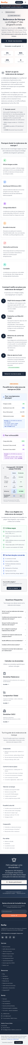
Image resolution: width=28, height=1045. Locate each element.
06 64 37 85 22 (6, 1027)
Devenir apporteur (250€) (9, 963)
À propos (5, 999)
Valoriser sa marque (7, 951)
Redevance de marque (8, 983)
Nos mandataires (6, 1003)
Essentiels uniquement (7, 1042)
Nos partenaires (6, 1001)
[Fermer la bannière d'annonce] (26, 6)
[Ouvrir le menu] (25, 2)
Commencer (19, 2)
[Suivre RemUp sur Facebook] (10, 937)
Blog (4, 974)
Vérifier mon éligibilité (13, 588)
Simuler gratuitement (15, 882)
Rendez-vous (6, 965)
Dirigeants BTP (6, 990)
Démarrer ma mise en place (13, 374)
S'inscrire (13, 915)
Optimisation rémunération (9, 988)
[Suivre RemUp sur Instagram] (6, 937)
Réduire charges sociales (8, 953)
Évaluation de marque (7, 956)
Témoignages (6, 978)
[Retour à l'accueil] (2, 12)
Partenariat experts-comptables (10, 1008)
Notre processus (6, 946)
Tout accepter (18, 1042)
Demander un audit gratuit (13, 46)
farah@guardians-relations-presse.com (12, 1029)
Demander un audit (13, 887)
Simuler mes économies (15, 41)
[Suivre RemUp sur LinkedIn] (2, 937)
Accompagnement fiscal (8, 958)
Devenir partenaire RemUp (9, 1006)
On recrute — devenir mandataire (10, 1010)
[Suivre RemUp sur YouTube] (13, 937)
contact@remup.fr (7, 1016)
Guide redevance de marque (9, 985)
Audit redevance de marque (9, 949)
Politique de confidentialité (13, 1039)
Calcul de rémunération (8, 960)
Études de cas (6, 981)
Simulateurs (5, 976)
